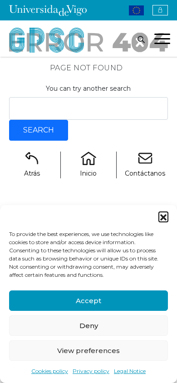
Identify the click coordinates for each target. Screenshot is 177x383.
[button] (163, 216)
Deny (88, 325)
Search (38, 130)
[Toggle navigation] (162, 40)
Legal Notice (130, 371)
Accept (88, 300)
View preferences (88, 350)
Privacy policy (91, 371)
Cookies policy (49, 371)
